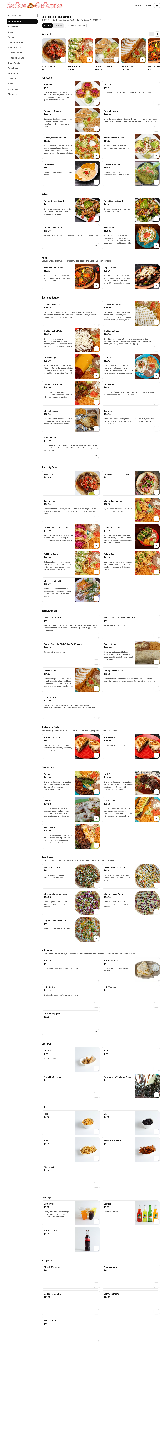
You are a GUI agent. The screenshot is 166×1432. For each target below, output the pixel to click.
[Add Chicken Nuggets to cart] (96, 1031)
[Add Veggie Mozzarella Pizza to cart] (96, 938)
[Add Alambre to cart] (96, 818)
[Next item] (157, 34)
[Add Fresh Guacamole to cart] (156, 182)
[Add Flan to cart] (156, 1068)
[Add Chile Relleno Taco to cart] (96, 598)
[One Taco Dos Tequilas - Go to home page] (34, 5)
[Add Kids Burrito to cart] (96, 1005)
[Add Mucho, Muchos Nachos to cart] (96, 155)
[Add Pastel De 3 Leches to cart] (96, 1095)
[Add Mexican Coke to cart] (96, 1248)
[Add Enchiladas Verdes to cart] (156, 322)
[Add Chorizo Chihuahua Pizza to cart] (96, 911)
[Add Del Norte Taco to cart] (89, 59)
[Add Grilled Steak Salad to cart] (96, 245)
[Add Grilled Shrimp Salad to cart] (156, 218)
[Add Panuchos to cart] (96, 102)
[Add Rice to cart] (96, 1131)
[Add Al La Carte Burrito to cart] (96, 635)
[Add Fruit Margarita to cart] (156, 1285)
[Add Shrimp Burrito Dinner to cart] (156, 688)
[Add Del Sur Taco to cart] (156, 572)
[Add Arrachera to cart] (96, 791)
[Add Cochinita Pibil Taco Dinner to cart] (96, 545)
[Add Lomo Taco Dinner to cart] (156, 545)
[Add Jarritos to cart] (156, 1221)
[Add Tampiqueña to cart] (96, 845)
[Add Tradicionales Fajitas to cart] (96, 285)
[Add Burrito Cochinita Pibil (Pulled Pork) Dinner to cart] (96, 662)
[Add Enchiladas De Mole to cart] (96, 348)
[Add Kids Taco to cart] (96, 978)
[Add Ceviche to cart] (156, 102)
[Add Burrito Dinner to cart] (156, 662)
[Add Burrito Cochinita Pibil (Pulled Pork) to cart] (156, 635)
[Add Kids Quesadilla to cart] (156, 978)
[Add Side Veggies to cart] (96, 1184)
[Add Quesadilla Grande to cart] (116, 59)
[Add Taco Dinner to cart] (96, 518)
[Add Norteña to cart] (156, 791)
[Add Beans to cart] (156, 1131)
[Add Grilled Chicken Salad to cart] (96, 218)
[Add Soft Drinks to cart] (96, 1221)
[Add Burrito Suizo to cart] (142, 59)
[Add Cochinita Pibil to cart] (156, 402)
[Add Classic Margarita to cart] (96, 1285)
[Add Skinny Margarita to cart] (156, 1311)
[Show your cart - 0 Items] (157, 5)
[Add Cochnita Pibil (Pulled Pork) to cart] (156, 492)
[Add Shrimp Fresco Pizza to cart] (156, 911)
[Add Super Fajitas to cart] (156, 285)
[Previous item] (151, 34)
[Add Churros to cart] (96, 1068)
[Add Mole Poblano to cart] (96, 455)
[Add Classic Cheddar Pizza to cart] (156, 885)
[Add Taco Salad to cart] (156, 245)
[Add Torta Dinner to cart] (156, 755)
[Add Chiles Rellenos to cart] (96, 428)
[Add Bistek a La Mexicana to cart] (96, 402)
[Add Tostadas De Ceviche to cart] (156, 155)
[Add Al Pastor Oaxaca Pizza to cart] (96, 885)
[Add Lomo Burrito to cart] (96, 715)
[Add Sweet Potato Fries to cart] (156, 1158)
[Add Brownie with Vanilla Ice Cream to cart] (156, 1095)
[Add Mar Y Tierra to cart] (156, 818)
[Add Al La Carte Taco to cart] (62, 59)
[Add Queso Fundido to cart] (156, 128)
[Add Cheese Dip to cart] (96, 182)
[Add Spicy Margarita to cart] (96, 1338)
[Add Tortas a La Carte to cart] (96, 755)
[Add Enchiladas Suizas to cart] (156, 348)
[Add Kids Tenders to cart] (156, 1005)
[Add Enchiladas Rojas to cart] (96, 322)
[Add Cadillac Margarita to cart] (96, 1311)
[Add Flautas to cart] (156, 375)
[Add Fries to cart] (96, 1158)
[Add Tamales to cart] (156, 428)
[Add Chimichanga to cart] (96, 375)
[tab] (47, 25)
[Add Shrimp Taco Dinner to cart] (156, 518)
